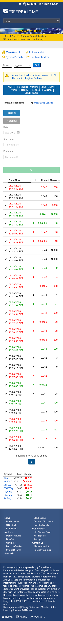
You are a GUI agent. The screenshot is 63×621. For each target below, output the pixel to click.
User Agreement (11, 607)
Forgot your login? (43, 550)
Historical (23, 90)
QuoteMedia (45, 567)
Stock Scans (40, 518)
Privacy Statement (30, 607)
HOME (8, 617)
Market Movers (13, 536)
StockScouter (31, 93)
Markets (9, 532)
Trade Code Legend (43, 103)
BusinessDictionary (43, 521)
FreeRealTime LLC (36, 601)
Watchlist (10, 543)
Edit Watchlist (36, 52)
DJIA (6, 478)
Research (9, 553)
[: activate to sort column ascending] (33, 180)
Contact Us (37, 543)
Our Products (39, 528)
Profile (14, 90)
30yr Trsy (8, 492)
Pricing (37, 539)
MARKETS (39, 617)
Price (44, 180)
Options (34, 87)
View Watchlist (14, 52)
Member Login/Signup (42, 4)
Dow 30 (10, 539)
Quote (11, 87)
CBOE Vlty (8, 488)
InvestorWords (41, 525)
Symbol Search (14, 57)
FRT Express (40, 536)
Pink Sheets (12, 528)
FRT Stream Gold (42, 532)
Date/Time (14, 180)
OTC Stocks (11, 525)
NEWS (23, 617)
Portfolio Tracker (40, 57)
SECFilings (47, 90)
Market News (12, 521)
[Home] (20, 10)
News (43, 87)
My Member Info (42, 546)
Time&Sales (22, 87)
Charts (51, 87)
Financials (35, 90)
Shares (54, 180)
